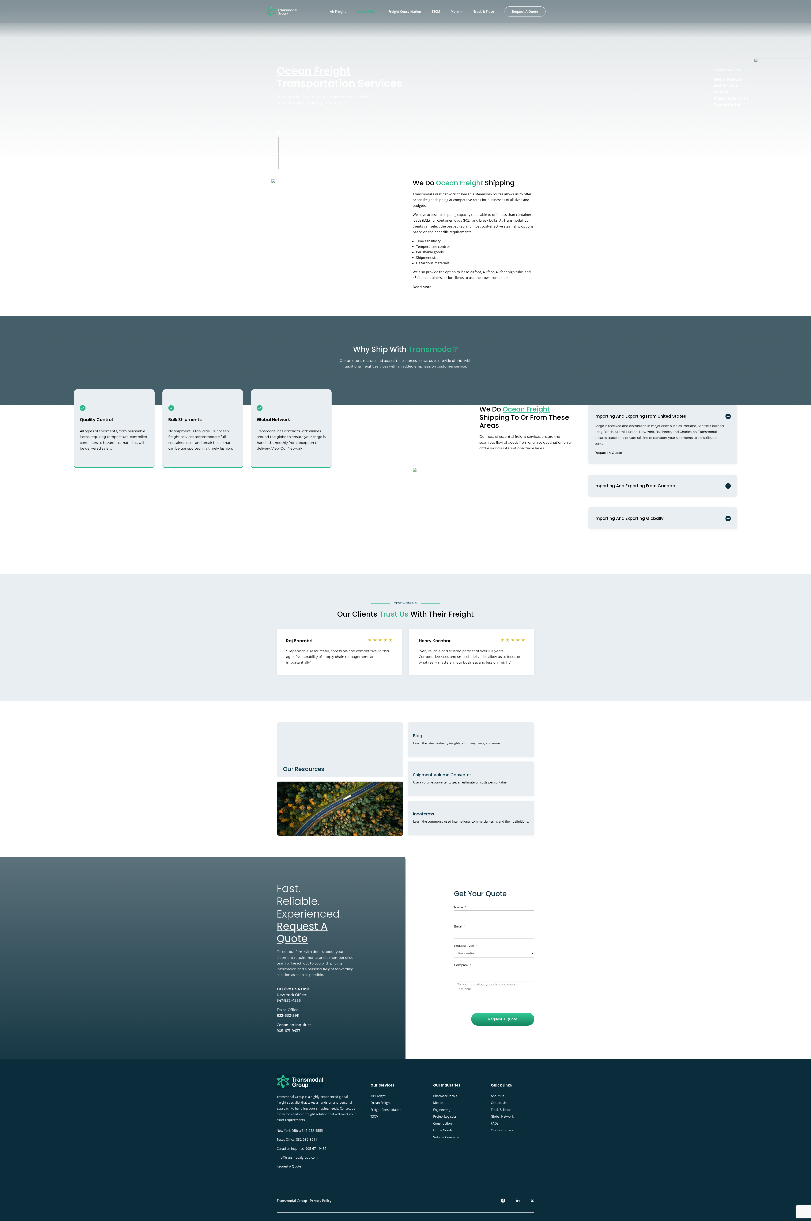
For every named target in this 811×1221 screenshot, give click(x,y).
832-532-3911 (288, 1015)
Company (462, 965)
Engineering (441, 1109)
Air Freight (338, 12)
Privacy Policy (320, 1200)
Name (460, 907)
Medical (438, 1102)
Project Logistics (445, 1116)
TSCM (436, 12)
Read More (422, 287)
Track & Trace (484, 12)
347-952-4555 (289, 1000)
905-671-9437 (288, 1031)
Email (459, 926)
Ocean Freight (367, 12)
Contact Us (498, 1102)
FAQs (494, 1123)
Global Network (502, 1116)
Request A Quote (525, 11)
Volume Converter (446, 1137)
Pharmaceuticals (445, 1096)
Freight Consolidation (404, 12)
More (455, 12)
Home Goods (442, 1130)
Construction (442, 1123)
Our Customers (502, 1130)
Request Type (465, 946)
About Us (497, 1096)
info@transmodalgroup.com (297, 1157)
